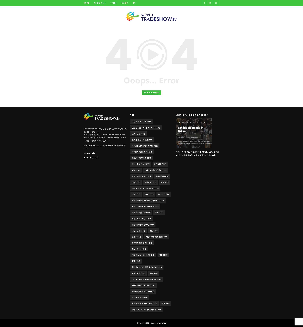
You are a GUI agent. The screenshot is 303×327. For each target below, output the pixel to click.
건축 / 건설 (138, 134)
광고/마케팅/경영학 (141, 158)
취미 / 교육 (138, 273)
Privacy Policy (90, 153)
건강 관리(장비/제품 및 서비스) (146, 127)
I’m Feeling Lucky (91, 158)
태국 (154, 273)
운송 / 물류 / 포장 (141, 218)
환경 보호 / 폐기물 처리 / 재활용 (146, 309)
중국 (136, 261)
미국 (136, 194)
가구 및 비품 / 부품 (141, 121)
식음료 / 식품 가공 (141, 212)
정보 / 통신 (139, 249)
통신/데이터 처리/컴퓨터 (143, 285)
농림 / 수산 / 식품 (141, 176)
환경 (166, 303)
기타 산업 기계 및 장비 (155, 170)
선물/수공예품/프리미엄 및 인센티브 (148, 200)
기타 (136, 170)
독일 (165, 182)
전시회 (112, 3)
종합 (163, 255)
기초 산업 (160, 164)
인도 (154, 231)
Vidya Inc (162, 323)
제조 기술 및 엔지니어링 (143, 255)
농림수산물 (162, 176)
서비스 (163, 194)
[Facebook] (204, 3)
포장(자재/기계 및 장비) (143, 291)
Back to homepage (151, 93)
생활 (149, 194)
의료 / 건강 (138, 231)
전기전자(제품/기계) (142, 243)
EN (134, 3)
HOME (86, 3)
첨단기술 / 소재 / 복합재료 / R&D (147, 267)
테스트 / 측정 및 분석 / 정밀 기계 (146, 279)
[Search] (216, 3)
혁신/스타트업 (139, 297)
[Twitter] (210, 3)
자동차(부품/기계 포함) (157, 237)
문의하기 (125, 3)
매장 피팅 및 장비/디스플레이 (145, 188)
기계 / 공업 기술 (141, 164)
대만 (136, 182)
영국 (159, 212)
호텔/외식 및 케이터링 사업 (144, 303)
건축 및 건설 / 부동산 (142, 140)
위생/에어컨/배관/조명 (143, 224)
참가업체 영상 (99, 3)
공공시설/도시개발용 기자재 (145, 146)
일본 (136, 237)
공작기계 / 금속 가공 (142, 152)
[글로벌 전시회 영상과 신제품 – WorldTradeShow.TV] (151, 16)
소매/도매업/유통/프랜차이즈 (145, 206)
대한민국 (150, 182)
